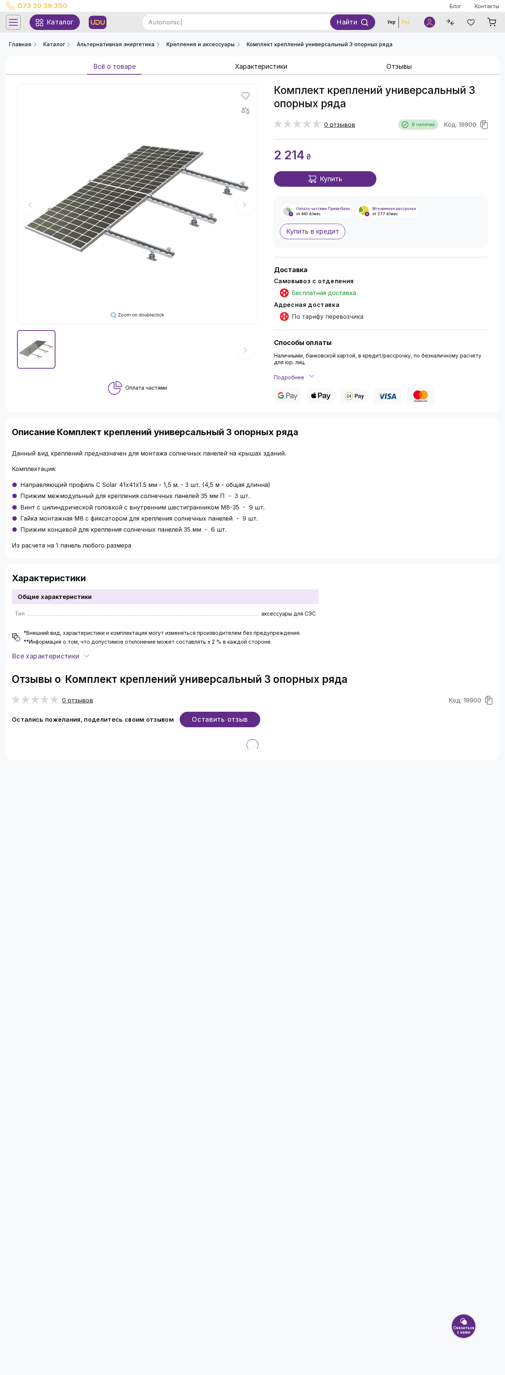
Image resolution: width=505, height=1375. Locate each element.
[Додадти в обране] (245, 96)
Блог (455, 6)
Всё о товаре (114, 66)
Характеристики (261, 66)
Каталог (54, 44)
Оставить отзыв (220, 719)
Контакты (487, 6)
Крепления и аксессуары (200, 44)
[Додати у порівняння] (245, 110)
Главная (20, 44)
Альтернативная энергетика (116, 44)
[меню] (13, 22)
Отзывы (399, 66)
